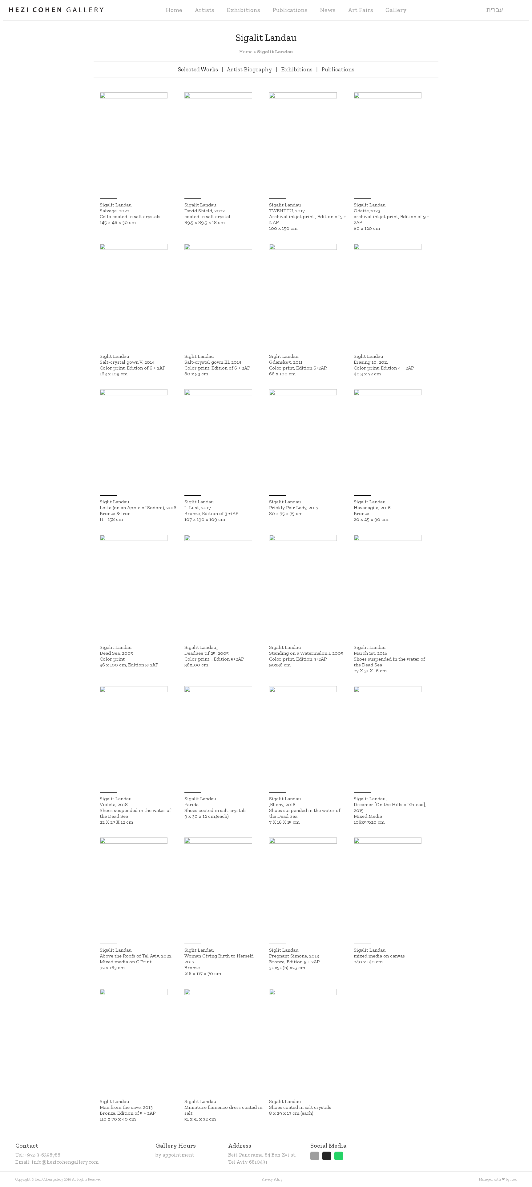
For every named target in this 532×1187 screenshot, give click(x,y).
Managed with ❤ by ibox (498, 1179)
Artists (204, 10)
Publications (290, 10)
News (328, 10)
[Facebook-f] (314, 1156)
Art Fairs (360, 10)
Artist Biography (249, 69)
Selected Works (198, 69)
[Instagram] (326, 1156)
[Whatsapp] (338, 1156)
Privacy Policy (272, 1179)
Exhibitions (243, 10)
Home (174, 10)
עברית (494, 10)
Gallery (396, 10)
